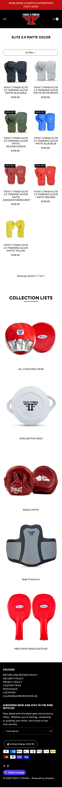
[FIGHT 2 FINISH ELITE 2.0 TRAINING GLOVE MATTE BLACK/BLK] (16, 72)
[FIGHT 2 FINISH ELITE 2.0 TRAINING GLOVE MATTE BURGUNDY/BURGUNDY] (16, 176)
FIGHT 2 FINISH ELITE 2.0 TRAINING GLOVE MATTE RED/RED (46, 194)
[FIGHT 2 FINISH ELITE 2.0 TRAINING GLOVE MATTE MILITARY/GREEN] (16, 122)
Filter (30, 52)
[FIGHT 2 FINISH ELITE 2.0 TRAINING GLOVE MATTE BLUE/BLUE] (46, 122)
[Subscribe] (49, 731)
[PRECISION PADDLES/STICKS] (31, 617)
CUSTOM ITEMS (12, 685)
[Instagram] (8, 766)
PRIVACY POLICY (12, 682)
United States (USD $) (22, 744)
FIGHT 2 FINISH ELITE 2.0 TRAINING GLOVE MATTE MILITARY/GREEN (16, 142)
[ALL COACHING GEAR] (31, 337)
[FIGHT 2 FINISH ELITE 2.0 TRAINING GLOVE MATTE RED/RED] (46, 176)
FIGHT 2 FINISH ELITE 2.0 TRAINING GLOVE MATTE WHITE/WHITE (46, 90)
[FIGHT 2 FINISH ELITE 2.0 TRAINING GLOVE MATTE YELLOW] (16, 229)
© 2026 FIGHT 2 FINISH (16, 778)
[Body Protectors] (31, 547)
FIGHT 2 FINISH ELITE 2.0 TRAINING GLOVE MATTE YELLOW (16, 248)
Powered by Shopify (43, 778)
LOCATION (9, 692)
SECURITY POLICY (13, 678)
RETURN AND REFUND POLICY (20, 675)
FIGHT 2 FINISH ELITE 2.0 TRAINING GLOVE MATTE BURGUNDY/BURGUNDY (16, 195)
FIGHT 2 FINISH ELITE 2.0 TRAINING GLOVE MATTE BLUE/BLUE (46, 141)
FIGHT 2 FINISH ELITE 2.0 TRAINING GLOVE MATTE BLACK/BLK (16, 90)
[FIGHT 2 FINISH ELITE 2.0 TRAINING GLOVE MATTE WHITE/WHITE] (46, 72)
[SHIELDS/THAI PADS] (31, 406)
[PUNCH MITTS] (31, 477)
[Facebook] (4, 766)
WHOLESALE (10, 689)
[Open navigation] (4, 19)
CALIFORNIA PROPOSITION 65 (20, 696)
